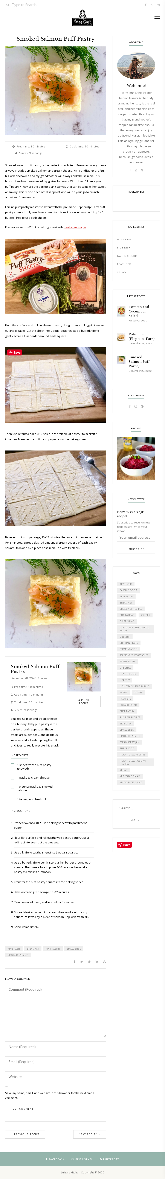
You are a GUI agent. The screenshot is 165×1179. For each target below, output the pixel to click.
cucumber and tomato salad (135, 629)
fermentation (129, 649)
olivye (138, 692)
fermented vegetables (134, 655)
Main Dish (124, 239)
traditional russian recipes (133, 762)
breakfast (33, 948)
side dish (126, 723)
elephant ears (129, 642)
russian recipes (130, 717)
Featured (124, 264)
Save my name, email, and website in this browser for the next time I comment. (49, 1095)
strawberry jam (129, 742)
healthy (125, 680)
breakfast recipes (131, 608)
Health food (128, 673)
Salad (121, 272)
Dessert (125, 636)
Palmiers (125, 698)
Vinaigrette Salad (131, 782)
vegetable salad (130, 776)
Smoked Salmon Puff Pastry (35, 669)
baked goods (128, 590)
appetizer (14, 948)
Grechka (125, 667)
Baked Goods (127, 255)
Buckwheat (127, 615)
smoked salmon (18, 954)
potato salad (128, 704)
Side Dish (124, 247)
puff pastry (53, 948)
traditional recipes (132, 754)
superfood (127, 748)
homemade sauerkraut (135, 686)
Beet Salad (126, 596)
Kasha (123, 692)
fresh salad (127, 661)
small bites (74, 948)
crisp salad (127, 621)
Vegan (124, 770)
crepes (145, 615)
